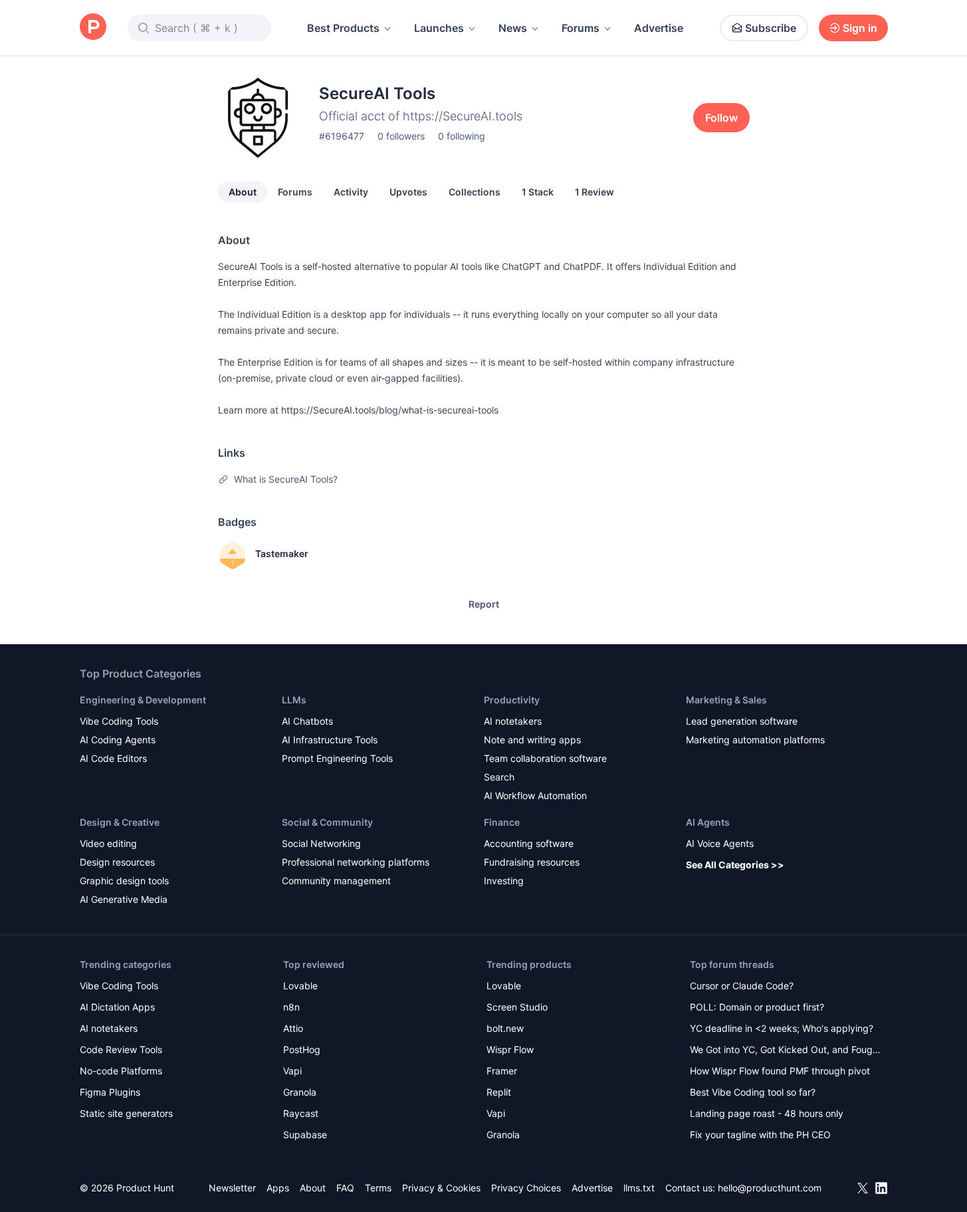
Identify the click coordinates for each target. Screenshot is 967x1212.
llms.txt (639, 1187)
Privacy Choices (526, 1187)
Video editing (108, 843)
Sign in (860, 28)
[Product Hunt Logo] (93, 27)
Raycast (300, 1113)
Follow (721, 117)
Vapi (292, 1070)
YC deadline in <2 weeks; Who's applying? (781, 1028)
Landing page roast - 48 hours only (766, 1113)
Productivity (512, 699)
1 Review (594, 191)
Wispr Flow (510, 1049)
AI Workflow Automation (535, 795)
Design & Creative (120, 822)
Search (499, 777)
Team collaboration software (545, 758)
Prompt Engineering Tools (337, 758)
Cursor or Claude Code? (742, 985)
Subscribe (770, 28)
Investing (504, 880)
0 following (461, 136)
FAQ (345, 1187)
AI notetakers (513, 721)
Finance (502, 822)
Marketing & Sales (726, 699)
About (243, 191)
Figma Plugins (110, 1092)
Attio (293, 1028)
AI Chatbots (307, 721)
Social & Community (327, 822)
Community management (336, 880)
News (512, 28)
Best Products (343, 28)
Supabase (305, 1134)
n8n (291, 1007)
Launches (439, 28)
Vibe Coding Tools (119, 721)
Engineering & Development (143, 699)
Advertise (658, 28)
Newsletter (232, 1187)
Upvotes (408, 191)
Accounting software (529, 843)
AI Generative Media (123, 899)
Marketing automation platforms (755, 739)
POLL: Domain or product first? (757, 1007)
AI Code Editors (113, 758)
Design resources (117, 862)
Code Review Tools (121, 1049)
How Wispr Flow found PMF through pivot (780, 1070)
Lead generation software (742, 721)
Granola (299, 1092)
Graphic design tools (124, 880)
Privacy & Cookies (441, 1187)
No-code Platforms (121, 1070)
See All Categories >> (735, 864)
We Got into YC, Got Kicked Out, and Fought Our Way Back (785, 1051)
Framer (501, 1070)
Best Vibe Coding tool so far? (752, 1092)
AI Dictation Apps (117, 1007)
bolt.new (505, 1028)
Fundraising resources (532, 862)
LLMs (294, 699)
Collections (474, 191)
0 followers (401, 136)
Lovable (300, 985)
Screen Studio (517, 1007)
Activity (351, 191)
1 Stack (538, 191)
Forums (580, 28)
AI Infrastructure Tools (329, 739)
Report (484, 604)
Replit (498, 1092)
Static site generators (126, 1113)
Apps (278, 1187)
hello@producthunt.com (769, 1187)
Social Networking (321, 843)
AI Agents (708, 822)
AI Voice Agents (720, 843)
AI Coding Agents (118, 739)
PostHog (301, 1049)
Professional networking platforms (355, 862)
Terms (378, 1187)
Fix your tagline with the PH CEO (760, 1134)
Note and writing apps (532, 739)
